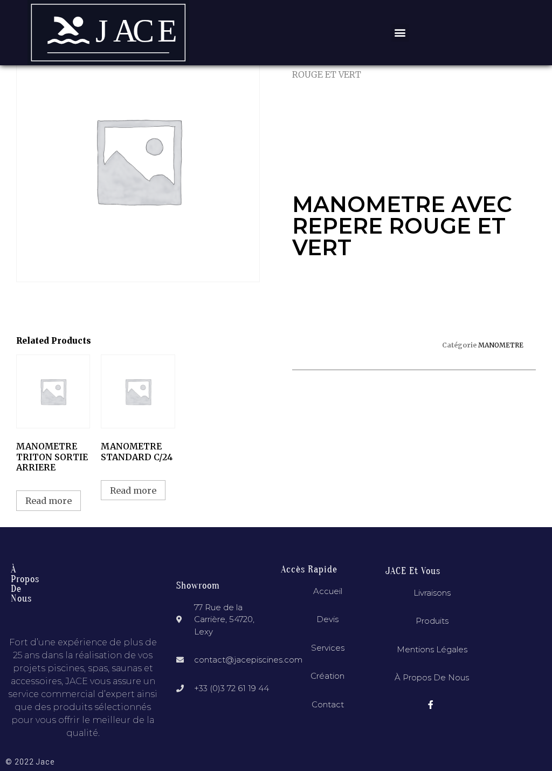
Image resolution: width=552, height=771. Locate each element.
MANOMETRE (500, 345)
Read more (48, 500)
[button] (400, 33)
